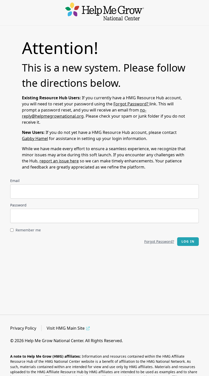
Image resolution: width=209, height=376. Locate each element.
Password (18, 205)
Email (15, 180)
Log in (187, 241)
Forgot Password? (131, 104)
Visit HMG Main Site (66, 328)
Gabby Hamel (35, 138)
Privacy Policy (23, 328)
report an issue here (59, 161)
